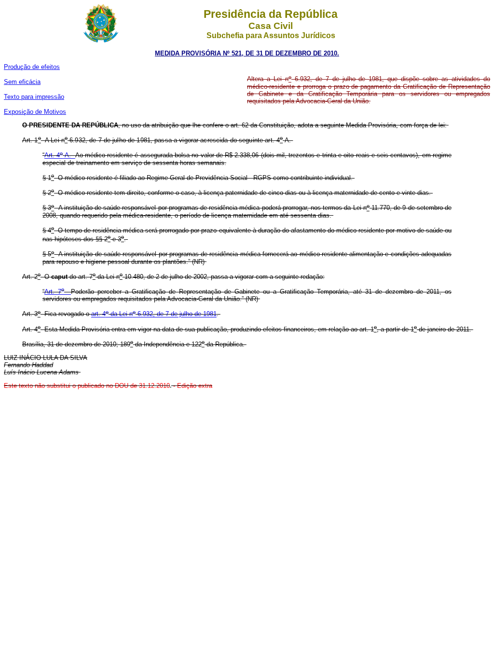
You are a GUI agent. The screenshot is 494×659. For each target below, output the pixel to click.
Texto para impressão (34, 96)
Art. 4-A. (59, 155)
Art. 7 (54, 291)
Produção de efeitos (32, 66)
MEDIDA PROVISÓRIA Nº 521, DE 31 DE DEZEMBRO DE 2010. (247, 53)
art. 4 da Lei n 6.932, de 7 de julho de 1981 (154, 314)
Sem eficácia (22, 81)
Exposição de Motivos (35, 111)
